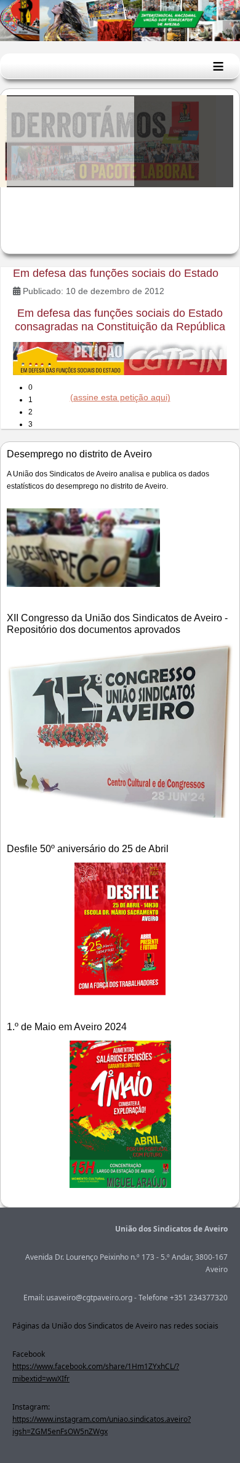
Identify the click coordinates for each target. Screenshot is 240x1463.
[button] (130, 387)
